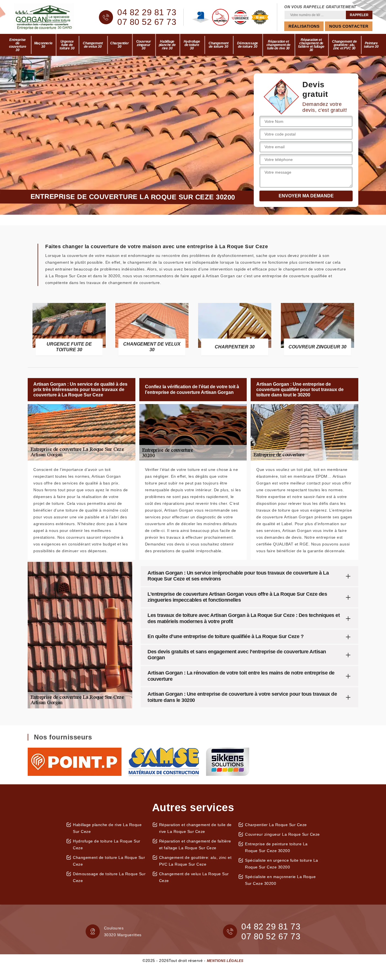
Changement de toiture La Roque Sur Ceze (109, 860)
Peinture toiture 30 (371, 45)
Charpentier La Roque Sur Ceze (276, 824)
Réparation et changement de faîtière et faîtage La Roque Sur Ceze (195, 844)
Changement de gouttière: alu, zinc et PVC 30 (344, 45)
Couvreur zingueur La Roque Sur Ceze (282, 834)
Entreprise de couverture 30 (17, 45)
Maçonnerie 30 (43, 45)
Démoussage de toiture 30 (247, 45)
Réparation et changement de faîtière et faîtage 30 (311, 45)
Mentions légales (225, 961)
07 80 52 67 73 (146, 22)
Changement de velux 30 (93, 45)
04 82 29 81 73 (146, 12)
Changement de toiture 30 (219, 45)
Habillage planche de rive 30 (167, 45)
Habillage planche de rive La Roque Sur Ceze (107, 828)
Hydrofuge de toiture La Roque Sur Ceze (106, 844)
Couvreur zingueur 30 (143, 45)
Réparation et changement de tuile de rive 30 (278, 45)
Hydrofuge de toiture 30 (192, 45)
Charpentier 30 (119, 45)
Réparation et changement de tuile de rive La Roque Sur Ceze (195, 828)
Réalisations (304, 26)
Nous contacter (348, 26)
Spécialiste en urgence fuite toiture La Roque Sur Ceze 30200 (281, 863)
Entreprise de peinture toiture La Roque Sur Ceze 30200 (276, 847)
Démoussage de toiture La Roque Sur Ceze (109, 877)
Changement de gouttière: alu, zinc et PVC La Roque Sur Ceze (195, 860)
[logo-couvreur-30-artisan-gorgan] (49, 17)
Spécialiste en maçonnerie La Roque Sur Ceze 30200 (280, 880)
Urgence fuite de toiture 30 (67, 45)
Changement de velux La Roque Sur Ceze (194, 877)
